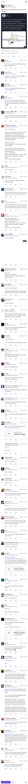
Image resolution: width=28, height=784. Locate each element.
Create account (5, 782)
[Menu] (25, 782)
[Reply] (3, 56)
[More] (25, 56)
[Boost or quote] (8, 56)
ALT (25, 47)
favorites (15, 53)
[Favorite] (14, 56)
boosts (3, 53)
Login (13, 782)
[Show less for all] (26, 1)
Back (4, 1)
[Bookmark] (19, 56)
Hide (25, 14)
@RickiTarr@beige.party (10, 557)
